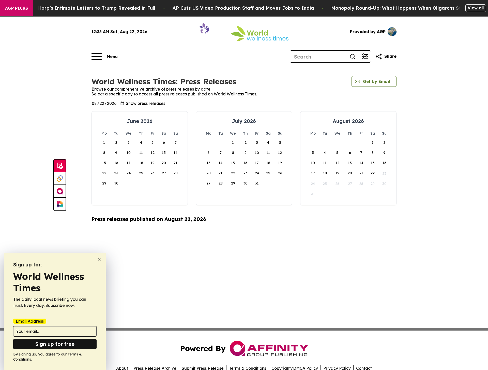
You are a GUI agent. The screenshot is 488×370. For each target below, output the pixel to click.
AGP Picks (16, 8)
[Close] (99, 259)
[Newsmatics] (60, 204)
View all (476, 7)
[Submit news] (60, 166)
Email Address (30, 321)
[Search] (352, 56)
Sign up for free (54, 344)
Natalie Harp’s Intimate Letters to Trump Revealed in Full (87, 8)
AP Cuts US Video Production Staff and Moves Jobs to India (243, 8)
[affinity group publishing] (60, 191)
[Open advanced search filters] (365, 56)
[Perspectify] (60, 178)
